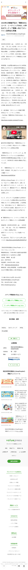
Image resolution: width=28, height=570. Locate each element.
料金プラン (12, 448)
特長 (6, 448)
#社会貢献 (5, 331)
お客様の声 (5, 452)
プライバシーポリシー (14, 551)
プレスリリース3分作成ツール (14, 495)
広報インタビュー (14, 475)
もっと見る (20, 431)
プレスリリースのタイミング (14, 492)
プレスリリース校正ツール (14, 499)
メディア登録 (14, 523)
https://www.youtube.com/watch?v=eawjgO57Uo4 (12, 120)
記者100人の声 (14, 479)
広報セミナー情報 (14, 482)
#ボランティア (13, 328)
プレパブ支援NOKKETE (14, 509)
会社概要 (14, 537)
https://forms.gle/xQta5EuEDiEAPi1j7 (16, 240)
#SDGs (4, 328)
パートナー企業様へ (14, 526)
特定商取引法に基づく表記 (14, 554)
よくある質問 (22, 452)
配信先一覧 (20, 448)
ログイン (14, 455)
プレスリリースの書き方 (14, 485)
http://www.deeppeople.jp (12, 265)
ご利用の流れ (13, 452)
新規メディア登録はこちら (15, 300)
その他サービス (16, 354)
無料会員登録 (14, 461)
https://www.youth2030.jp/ (8, 175)
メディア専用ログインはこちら (15, 305)
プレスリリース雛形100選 (14, 489)
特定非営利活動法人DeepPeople (15, 34)
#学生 (22, 328)
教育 (4, 39)
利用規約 (14, 547)
